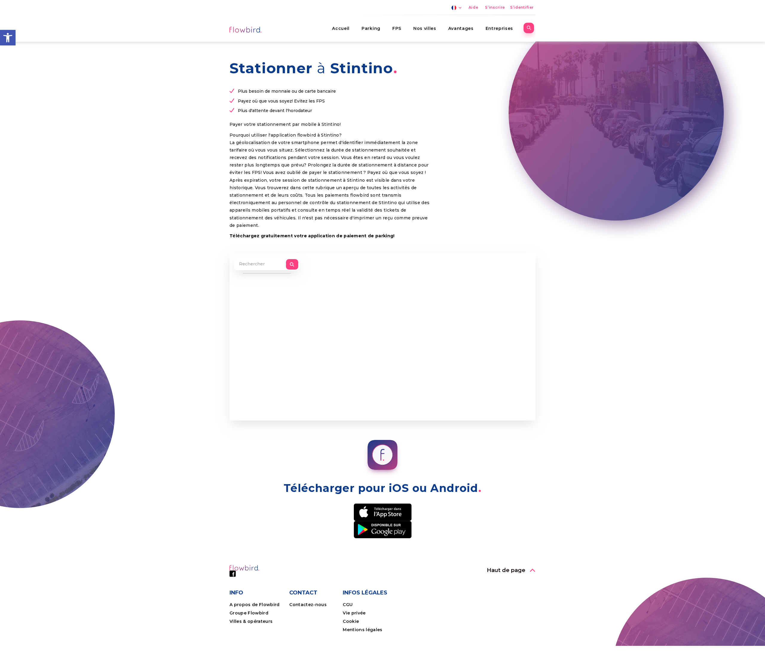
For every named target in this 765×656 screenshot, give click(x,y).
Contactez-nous (308, 604)
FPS (396, 28)
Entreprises (499, 28)
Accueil (341, 28)
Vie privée (354, 613)
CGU (348, 604)
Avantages (461, 28)
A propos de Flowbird (255, 604)
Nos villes (424, 28)
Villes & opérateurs (251, 621)
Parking (371, 28)
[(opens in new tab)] (382, 512)
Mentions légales (362, 629)
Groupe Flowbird (250, 613)
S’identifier (522, 7)
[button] (8, 37)
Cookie (351, 621)
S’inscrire (495, 7)
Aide (473, 7)
